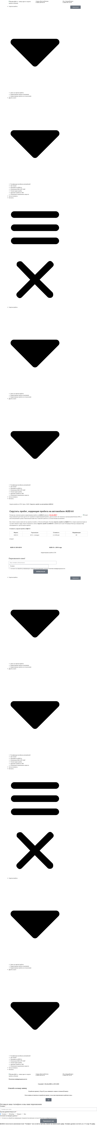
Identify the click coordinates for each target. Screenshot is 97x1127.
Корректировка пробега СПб (48, 552)
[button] (35, 253)
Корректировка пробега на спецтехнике (20, 96)
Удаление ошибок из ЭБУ (17, 192)
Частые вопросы (13, 196)
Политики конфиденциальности (56, 568)
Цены (24, 504)
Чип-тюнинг (13, 186)
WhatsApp (11, 1114)
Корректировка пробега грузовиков (19, 94)
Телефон (2, 1106)
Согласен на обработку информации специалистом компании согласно (38, 568)
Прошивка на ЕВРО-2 (16, 187)
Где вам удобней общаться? (8, 1112)
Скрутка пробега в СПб (15, 504)
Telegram (19, 1114)
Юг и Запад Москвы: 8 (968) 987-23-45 (68, 1)
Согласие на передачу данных (9, 1116)
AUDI (27, 504)
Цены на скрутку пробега (17, 92)
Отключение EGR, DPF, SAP (17, 189)
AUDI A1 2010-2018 (16, 547)
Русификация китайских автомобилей (20, 184)
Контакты (11, 198)
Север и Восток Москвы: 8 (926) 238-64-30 (42, 1)
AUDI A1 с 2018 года (55, 547)
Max (25, 1114)
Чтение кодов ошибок (16, 191)
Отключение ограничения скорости (19, 194)
